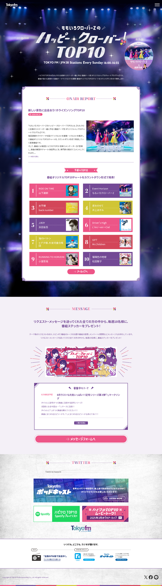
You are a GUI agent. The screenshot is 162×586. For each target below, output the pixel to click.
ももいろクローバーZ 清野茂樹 (138, 56)
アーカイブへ (81, 271)
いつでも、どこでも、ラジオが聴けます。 (81, 544)
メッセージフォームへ (81, 439)
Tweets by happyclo (53, 472)
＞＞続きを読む (33, 156)
